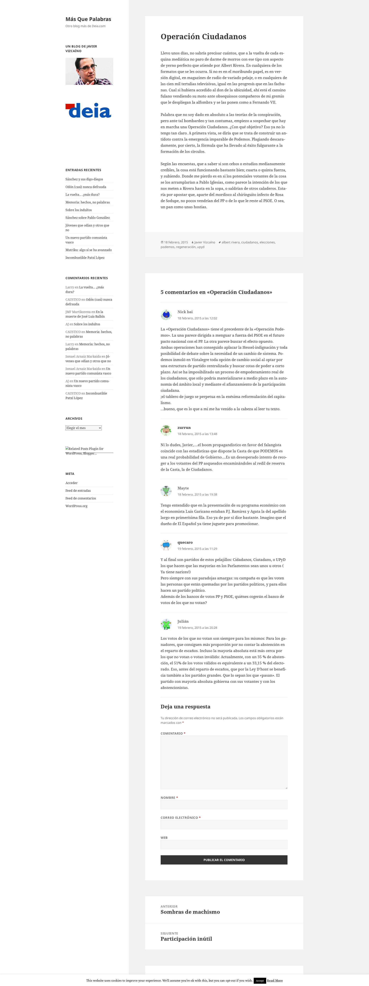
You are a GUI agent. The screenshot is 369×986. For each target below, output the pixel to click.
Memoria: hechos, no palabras (88, 202)
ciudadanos (249, 242)
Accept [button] (260, 980)
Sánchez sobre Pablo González (88, 218)
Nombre (169, 797)
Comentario (173, 733)
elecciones (267, 242)
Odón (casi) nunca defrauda (86, 187)
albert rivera (231, 242)
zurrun (184, 427)
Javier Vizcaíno (204, 242)
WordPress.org (76, 506)
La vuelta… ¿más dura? (83, 194)
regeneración (186, 247)
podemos (168, 247)
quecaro (185, 542)
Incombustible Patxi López (85, 257)
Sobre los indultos (79, 210)
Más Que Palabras (88, 18)
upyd (200, 247)
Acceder (72, 483)
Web (164, 837)
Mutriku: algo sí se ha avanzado (89, 250)
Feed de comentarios (81, 498)
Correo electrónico (181, 817)
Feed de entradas (78, 490)
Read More (275, 980)
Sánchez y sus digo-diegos (84, 179)
